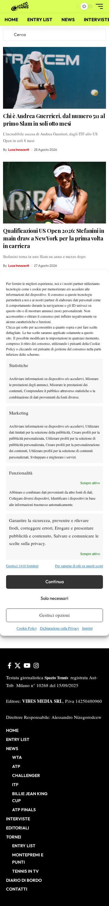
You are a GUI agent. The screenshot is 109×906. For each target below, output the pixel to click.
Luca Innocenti (18, 149)
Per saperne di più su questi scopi (79, 566)
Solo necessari (54, 598)
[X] (17, 665)
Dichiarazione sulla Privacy (59, 628)
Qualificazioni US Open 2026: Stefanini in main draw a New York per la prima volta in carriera (53, 238)
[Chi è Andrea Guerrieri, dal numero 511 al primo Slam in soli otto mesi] (54, 78)
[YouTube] (27, 665)
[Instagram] (36, 665)
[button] (71, 6)
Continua (54, 582)
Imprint (87, 628)
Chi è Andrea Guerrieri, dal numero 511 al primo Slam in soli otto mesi (54, 119)
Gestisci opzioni (54, 615)
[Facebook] (9, 665)
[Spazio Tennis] (21, 6)
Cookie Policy (27, 628)
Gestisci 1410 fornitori (22, 566)
